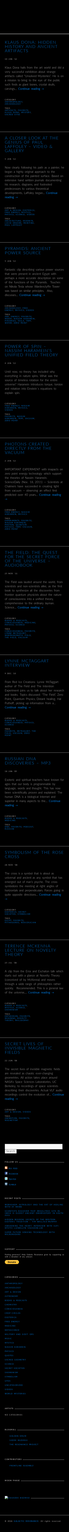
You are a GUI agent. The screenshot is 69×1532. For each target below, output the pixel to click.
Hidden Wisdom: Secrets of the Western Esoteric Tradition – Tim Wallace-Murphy (31, 1221)
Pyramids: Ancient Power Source (28, 251)
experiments (12, 521)
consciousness (14, 631)
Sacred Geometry (15, 1360)
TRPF (28, 321)
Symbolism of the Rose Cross (34, 854)
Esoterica (29, 210)
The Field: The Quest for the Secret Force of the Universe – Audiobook (32, 558)
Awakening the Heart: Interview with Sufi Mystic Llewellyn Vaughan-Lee (32, 1227)
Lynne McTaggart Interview (27, 663)
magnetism (11, 1120)
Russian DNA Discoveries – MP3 (28, 761)
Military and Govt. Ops (19, 1334)
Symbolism (24, 914)
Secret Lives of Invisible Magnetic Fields (29, 1048)
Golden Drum (18, 1436)
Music (8, 1339)
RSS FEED (13, 1169)
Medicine (30, 623)
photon (9, 525)
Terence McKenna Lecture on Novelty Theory (30, 950)
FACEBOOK (13, 1174)
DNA (7, 827)
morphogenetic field (18, 635)
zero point (20, 323)
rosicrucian (28, 923)
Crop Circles (13, 1313)
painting (29, 223)
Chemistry (11, 1305)
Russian (9, 829)
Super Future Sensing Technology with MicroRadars (30, 1233)
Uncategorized (14, 1385)
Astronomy (11, 1296)
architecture (13, 221)
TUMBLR (12, 1185)
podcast (28, 827)
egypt (8, 920)
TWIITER (12, 1179)
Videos (31, 215)
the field (10, 637)
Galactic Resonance (26, 1521)
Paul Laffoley (13, 225)
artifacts (10, 110)
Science (20, 215)
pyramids (10, 321)
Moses (8, 319)
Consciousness (14, 623)
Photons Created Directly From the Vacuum (28, 448)
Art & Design (13, 210)
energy (15, 317)
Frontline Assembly (22, 1466)
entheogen (11, 1016)
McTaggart (23, 731)
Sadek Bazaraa (19, 1440)
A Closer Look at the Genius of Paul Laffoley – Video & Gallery (32, 144)
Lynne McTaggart (15, 633)
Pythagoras (12, 923)
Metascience (12, 1330)
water (8, 323)
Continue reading (31, 88)
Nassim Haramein (24, 319)
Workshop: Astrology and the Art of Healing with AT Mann (34, 1206)
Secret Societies (15, 1368)
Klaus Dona (12, 112)
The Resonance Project (24, 1445)
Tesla (21, 321)
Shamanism (11, 1010)
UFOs (8, 1381)
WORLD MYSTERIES (15, 1394)
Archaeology (13, 104)
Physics (9, 215)
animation (11, 1118)
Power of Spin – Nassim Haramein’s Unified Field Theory (31, 350)
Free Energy (12, 212)
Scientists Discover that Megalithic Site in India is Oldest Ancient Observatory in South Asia (34, 1213)
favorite (23, 110)
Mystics (26, 212)
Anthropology (13, 102)
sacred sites (12, 115)
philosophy (22, 1020)
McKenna (10, 1018)
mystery (26, 112)
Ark (7, 317)
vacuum (29, 418)
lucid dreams (13, 223)
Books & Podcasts (16, 621)
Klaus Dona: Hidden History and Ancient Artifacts (31, 46)
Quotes (9, 1356)
